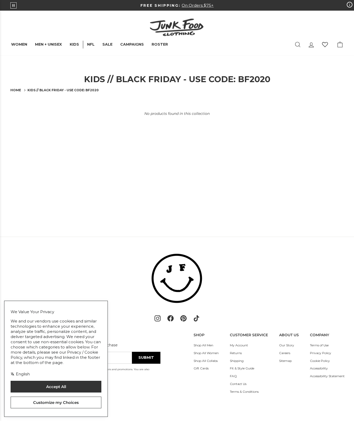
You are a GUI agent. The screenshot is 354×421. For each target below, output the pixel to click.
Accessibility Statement (327, 376)
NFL (91, 44)
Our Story (286, 345)
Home (15, 90)
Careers (284, 353)
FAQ (233, 376)
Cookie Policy (320, 361)
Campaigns (132, 44)
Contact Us (238, 384)
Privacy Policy (320, 353)
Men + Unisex (48, 44)
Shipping (237, 361)
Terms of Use (319, 345)
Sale (107, 44)
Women (19, 44)
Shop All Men (203, 345)
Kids (74, 44)
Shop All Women (206, 353)
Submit (146, 357)
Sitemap (285, 361)
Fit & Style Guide (242, 368)
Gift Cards (201, 368)
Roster (160, 44)
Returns (236, 353)
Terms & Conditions (244, 392)
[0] (325, 44)
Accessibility (319, 368)
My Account (239, 345)
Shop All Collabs (206, 361)
